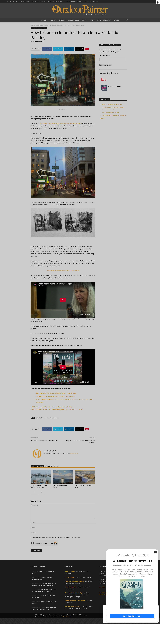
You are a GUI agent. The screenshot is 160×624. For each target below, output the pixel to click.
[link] (158, 2)
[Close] (155, 552)
